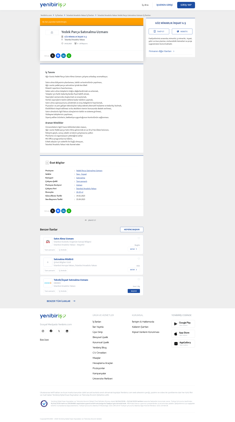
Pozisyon (49, 170)
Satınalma (80, 177)
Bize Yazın (44, 339)
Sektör (48, 174)
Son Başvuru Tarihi (53, 199)
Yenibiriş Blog (99, 347)
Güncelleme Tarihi (53, 195)
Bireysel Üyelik (100, 337)
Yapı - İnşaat (81, 174)
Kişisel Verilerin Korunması (145, 332)
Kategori (49, 177)
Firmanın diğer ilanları (160, 51)
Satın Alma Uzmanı (64, 238)
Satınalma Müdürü (63, 259)
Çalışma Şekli (51, 181)
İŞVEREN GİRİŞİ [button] (165, 5)
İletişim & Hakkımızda (143, 321)
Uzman (79, 185)
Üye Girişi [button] (98, 332)
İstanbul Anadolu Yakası (86, 188)
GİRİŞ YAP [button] (186, 5)
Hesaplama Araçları (103, 363)
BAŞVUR (134, 291)
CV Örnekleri (99, 352)
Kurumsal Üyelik (101, 342)
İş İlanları (97, 321)
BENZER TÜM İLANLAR (58, 301)
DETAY (132, 249)
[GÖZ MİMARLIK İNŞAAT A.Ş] (52, 32)
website (184, 31)
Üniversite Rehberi (102, 378)
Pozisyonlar (99, 368)
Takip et (160, 31)
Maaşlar (97, 357)
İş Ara (145, 5)
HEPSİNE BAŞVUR (132, 229)
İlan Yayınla (98, 326)
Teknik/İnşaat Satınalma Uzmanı (71, 279)
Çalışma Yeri (50, 188)
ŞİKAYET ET (92, 220)
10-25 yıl (79, 192)
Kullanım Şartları (140, 326)
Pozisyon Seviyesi (53, 185)
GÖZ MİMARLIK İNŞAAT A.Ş (75, 36)
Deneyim (49, 192)
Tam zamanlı (81, 181)
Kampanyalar (99, 373)
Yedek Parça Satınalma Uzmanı (89, 170)
